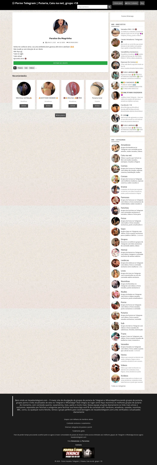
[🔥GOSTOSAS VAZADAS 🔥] (48, 89)
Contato (78, 445)
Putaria (20, 68)
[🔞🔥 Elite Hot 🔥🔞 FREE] (72, 89)
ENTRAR (23, 106)
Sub (26, 68)
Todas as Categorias (118, 386)
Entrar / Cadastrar (132, 3)
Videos (32, 68)
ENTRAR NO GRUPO (60, 63)
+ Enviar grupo (118, 3)
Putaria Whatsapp (127, 16)
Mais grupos (61, 115)
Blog (142, 3)
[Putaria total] (97, 89)
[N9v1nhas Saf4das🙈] (23, 89)
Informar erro (73, 42)
